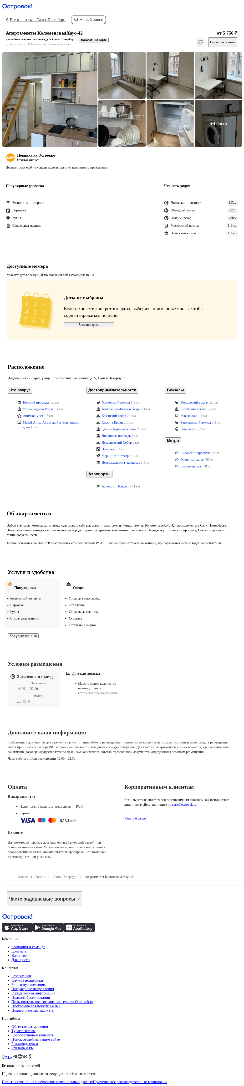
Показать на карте (94, 40)
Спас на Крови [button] (112, 422)
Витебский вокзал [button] (193, 409)
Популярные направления (32, 989)
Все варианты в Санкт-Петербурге (38, 20)
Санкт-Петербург (65, 877)
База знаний (21, 976)
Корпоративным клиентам (33, 1035)
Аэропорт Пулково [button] (115, 486)
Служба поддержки (27, 980)
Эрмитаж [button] (108, 449)
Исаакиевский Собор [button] (117, 442)
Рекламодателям (24, 1044)
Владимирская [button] (190, 466)
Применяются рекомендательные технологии (130, 1082)
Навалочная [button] (188, 416)
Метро (173, 441)
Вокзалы (175, 390)
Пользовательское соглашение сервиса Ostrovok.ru (52, 1002)
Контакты (19, 951)
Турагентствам (23, 1031)
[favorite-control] (200, 42)
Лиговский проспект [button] (195, 453)
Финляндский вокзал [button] (195, 422)
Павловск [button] (187, 429)
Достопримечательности (112, 390)
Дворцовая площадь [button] (116, 436)
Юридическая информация (33, 993)
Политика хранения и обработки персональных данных (47, 1082)
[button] (49, 99)
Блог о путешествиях (28, 985)
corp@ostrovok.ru (184, 804)
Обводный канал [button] (192, 459)
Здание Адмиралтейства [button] (119, 429)
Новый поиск (91, 20)
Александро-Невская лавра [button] (121, 409)
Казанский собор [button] (114, 416)
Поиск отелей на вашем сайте (35, 1039)
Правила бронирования (30, 997)
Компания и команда (28, 947)
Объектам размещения (29, 1027)
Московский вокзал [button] (116, 402)
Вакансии (19, 955)
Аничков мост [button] (33, 416)
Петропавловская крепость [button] (121, 462)
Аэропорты (99, 474)
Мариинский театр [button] (115, 456)
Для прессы (20, 960)
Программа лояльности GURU (36, 1006)
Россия (40, 877)
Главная (22, 877)
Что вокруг (20, 390)
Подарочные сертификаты (32, 1010)
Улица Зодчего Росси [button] (38, 409)
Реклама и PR (22, 1048)
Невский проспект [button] (36, 402)
